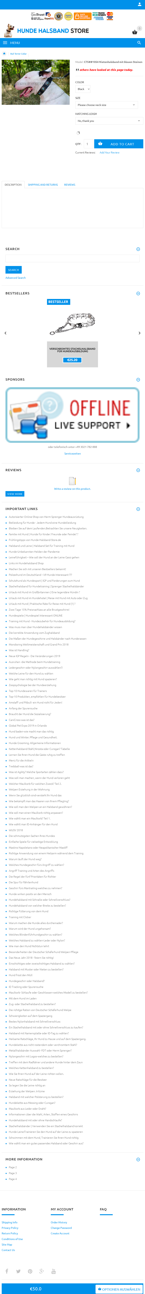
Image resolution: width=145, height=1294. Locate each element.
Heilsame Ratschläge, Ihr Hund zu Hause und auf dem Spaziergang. (47, 1039)
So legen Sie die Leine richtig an (27, 1085)
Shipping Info (9, 1222)
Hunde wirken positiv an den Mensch (30, 894)
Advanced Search (15, 277)
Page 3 (13, 1173)
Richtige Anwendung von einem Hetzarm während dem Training (46, 853)
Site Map (7, 1244)
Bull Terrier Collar (18, 53)
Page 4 (13, 1179)
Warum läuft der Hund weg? (25, 859)
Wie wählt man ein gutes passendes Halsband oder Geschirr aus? (46, 1143)
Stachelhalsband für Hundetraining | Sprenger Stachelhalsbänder (46, 586)
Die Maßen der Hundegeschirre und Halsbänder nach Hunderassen (47, 638)
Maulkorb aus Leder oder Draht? (27, 1108)
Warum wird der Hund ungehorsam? (30, 928)
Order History (59, 1222)
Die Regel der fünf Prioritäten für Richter (32, 876)
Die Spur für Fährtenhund (23, 882)
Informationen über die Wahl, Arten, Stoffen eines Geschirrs (43, 1114)
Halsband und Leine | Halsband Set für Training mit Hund (41, 546)
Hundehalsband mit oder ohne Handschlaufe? (35, 1120)
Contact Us (8, 1250)
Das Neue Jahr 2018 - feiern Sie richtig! (31, 957)
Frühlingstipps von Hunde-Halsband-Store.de (35, 540)
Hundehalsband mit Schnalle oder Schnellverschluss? (39, 899)
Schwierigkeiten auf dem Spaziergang (30, 1016)
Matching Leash (86, 113)
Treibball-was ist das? (21, 766)
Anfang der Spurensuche (23, 708)
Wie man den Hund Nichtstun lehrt (29, 946)
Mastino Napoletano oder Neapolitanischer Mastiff (38, 847)
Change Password (61, 1227)
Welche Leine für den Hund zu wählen (31, 673)
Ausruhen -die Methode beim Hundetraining (34, 662)
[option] (72, 333)
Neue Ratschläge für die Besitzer (28, 1079)
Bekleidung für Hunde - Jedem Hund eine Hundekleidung (42, 522)
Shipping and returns (43, 184)
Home (4, 53)
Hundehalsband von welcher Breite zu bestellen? (37, 905)
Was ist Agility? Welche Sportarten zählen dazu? (36, 772)
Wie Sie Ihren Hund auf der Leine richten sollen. (36, 1074)
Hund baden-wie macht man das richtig (31, 731)
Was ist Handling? (19, 650)
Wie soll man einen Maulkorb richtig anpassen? (36, 812)
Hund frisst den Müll (20, 975)
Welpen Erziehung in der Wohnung (29, 789)
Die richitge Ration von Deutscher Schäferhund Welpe (40, 1010)
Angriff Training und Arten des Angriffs (31, 870)
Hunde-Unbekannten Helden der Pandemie (34, 551)
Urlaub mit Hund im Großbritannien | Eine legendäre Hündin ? (44, 592)
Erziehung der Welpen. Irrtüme (27, 1091)
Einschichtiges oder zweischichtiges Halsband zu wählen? (42, 963)
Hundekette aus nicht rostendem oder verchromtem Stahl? (43, 1045)
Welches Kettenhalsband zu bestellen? (31, 1068)
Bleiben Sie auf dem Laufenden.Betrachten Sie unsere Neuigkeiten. (48, 528)
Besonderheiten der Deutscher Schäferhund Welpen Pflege (43, 952)
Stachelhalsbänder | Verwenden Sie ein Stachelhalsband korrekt (46, 1126)
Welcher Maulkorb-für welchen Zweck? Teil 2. (35, 783)
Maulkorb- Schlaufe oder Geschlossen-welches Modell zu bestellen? (48, 992)
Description (13, 184)
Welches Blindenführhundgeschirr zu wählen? (35, 934)
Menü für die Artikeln (21, 760)
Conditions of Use (12, 1239)
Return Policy (10, 1233)
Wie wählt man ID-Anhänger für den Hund (33, 824)
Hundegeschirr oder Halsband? (27, 981)
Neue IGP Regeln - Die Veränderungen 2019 (34, 656)
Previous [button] (5, 332)
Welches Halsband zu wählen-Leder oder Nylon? (37, 940)
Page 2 (13, 1167)
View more (14, 493)
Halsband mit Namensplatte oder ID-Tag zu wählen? (39, 1033)
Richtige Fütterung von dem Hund (28, 911)
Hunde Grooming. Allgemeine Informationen (35, 743)
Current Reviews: (85, 152)
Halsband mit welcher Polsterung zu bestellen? (36, 1097)
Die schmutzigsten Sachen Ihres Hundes (32, 836)
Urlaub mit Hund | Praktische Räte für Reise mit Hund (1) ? (42, 604)
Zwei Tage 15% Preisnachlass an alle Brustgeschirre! (39, 609)
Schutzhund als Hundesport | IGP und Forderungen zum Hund (44, 580)
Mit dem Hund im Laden (23, 998)
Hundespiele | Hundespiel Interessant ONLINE (35, 615)
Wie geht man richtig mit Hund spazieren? (33, 679)
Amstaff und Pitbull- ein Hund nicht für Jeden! (35, 702)
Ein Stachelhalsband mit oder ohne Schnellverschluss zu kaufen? (46, 1027)
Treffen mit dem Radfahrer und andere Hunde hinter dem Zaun (46, 1062)
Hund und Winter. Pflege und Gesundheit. (33, 737)
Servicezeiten (72, 453)
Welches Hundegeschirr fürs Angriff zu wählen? (36, 865)
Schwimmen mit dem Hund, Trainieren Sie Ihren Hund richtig (44, 1137)
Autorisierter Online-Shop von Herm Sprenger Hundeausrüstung (46, 517)
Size (77, 97)
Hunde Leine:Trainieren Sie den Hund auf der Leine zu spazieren (46, 1132)
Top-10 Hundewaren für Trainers (28, 691)
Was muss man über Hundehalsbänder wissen (35, 627)
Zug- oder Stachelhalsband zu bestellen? (32, 1004)
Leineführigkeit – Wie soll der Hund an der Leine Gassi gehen (44, 557)
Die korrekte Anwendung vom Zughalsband (34, 632)
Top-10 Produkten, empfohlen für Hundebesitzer (37, 696)
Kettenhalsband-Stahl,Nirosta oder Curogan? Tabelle (39, 749)
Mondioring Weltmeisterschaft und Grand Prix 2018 (39, 644)
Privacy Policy (10, 1227)
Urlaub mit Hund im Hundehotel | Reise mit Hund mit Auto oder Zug (48, 598)
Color (79, 82)
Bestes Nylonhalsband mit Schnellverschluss (34, 1021)
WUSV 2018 (16, 830)
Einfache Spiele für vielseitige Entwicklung (33, 841)
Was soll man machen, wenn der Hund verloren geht (39, 778)
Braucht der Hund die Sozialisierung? (30, 714)
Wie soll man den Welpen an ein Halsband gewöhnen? (40, 807)
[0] (134, 34)
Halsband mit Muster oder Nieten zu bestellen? (36, 969)
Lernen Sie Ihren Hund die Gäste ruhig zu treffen (37, 755)
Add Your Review (110, 152)
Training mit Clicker (20, 917)
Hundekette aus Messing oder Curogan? (32, 1103)
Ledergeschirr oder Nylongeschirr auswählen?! (36, 667)
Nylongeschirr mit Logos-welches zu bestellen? (36, 1056)
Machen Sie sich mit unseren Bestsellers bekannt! (37, 569)
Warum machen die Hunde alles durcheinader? (36, 923)
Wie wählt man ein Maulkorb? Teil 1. (29, 818)
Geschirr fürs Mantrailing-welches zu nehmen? (35, 888)
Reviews (69, 184)
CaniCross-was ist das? (21, 720)
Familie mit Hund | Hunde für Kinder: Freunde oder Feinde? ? (43, 534)
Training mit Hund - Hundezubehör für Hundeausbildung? (42, 621)
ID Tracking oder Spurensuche (26, 987)
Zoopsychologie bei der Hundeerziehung (32, 685)
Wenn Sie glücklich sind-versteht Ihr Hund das (35, 795)
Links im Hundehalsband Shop (26, 563)
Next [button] (139, 332)
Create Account (60, 1233)
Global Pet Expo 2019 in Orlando (28, 725)
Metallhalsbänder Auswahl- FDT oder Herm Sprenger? (40, 1050)
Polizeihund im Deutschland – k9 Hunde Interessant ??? (40, 575)
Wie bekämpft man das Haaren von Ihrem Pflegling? (39, 801)
